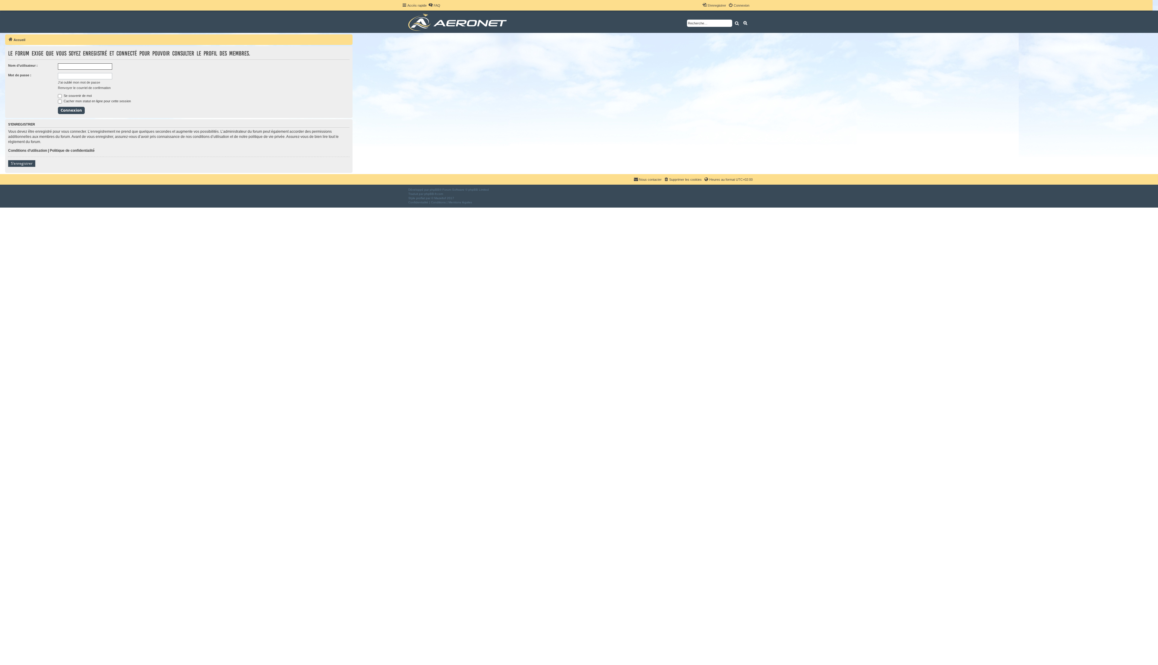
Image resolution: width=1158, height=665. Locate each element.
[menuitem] (434, 5)
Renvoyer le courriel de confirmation (84, 88)
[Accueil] (458, 21)
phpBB (434, 189)
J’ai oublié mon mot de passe (79, 82)
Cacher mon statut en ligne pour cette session (97, 101)
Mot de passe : (19, 75)
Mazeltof (440, 198)
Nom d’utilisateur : (23, 65)
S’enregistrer (22, 163)
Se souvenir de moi (77, 95)
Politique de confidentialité (72, 150)
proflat (420, 198)
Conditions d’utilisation (27, 150)
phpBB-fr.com (433, 194)
